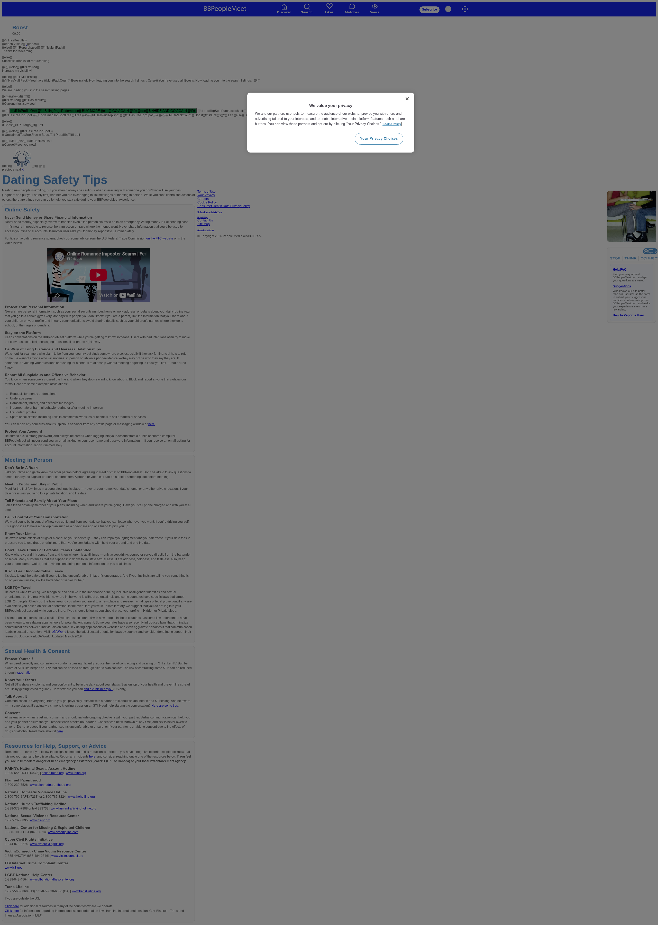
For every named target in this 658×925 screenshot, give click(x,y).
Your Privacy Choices (379, 138)
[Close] (407, 98)
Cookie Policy (391, 124)
